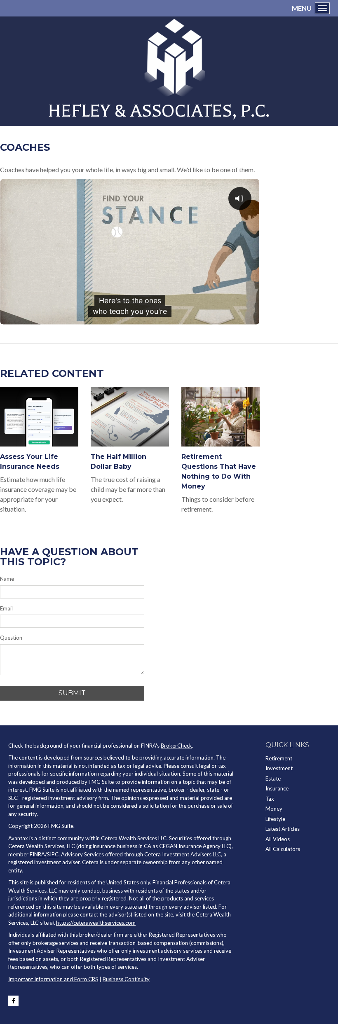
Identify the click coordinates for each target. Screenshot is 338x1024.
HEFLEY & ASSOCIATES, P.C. (159, 111)
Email (6, 608)
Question (11, 637)
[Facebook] (13, 1001)
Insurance (277, 788)
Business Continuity (126, 979)
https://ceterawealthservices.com (96, 922)
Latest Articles (282, 828)
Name (7, 578)
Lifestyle (275, 819)
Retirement (278, 758)
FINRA (37, 854)
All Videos (277, 839)
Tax (269, 798)
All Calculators (282, 849)
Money (273, 808)
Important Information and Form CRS (53, 979)
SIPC (53, 854)
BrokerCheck (176, 745)
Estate (273, 778)
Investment (279, 768)
